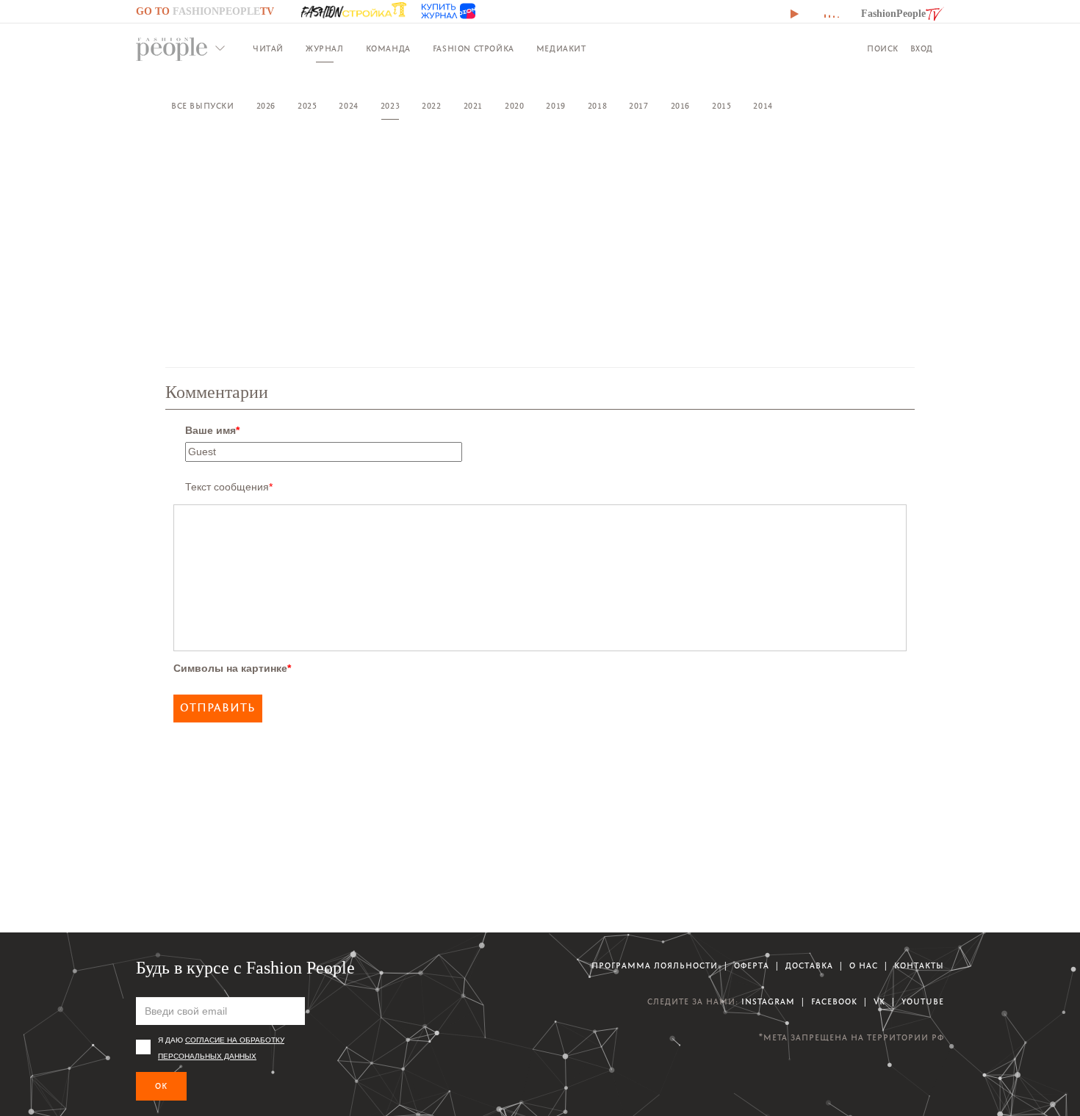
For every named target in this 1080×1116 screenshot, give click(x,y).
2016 (680, 106)
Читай (268, 49)
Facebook (834, 1002)
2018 (597, 106)
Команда (388, 49)
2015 (721, 106)
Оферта (751, 966)
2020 (514, 106)
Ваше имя (212, 430)
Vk (879, 1002)
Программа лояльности (654, 966)
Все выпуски (202, 106)
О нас (863, 966)
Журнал (325, 49)
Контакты (919, 966)
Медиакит (561, 49)
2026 (266, 106)
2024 (348, 106)
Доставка (809, 966)
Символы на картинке (232, 668)
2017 (638, 106)
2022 (431, 106)
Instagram (768, 1002)
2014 (762, 106)
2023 (390, 106)
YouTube (922, 1002)
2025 (307, 106)
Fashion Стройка (473, 49)
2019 (555, 106)
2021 (473, 106)
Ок (161, 1086)
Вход (921, 49)
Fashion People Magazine (172, 49)
